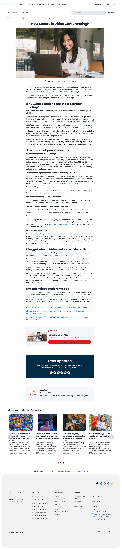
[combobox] (112, 12)
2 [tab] (60, 463)
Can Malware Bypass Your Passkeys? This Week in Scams (100, 436)
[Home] (8, 13)
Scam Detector (83, 471)
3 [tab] (63, 463)
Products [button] (20, 4)
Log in (115, 4)
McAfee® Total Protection (40, 503)
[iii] (89, 264)
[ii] (56, 133)
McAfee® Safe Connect (39, 509)
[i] (93, 121)
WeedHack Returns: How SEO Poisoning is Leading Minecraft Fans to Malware (47, 436)
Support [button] (98, 4)
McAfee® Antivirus (38, 506)
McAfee (50, 81)
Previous (10, 436)
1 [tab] (58, 463)
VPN (52, 471)
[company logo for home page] (7, 4)
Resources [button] (40, 4)
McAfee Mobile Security (66, 471)
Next (111, 436)
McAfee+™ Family (38, 500)
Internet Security (18, 18)
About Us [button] (51, 4)
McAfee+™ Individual (39, 497)
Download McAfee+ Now (69, 342)
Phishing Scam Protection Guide (64, 224)
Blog (8, 18)
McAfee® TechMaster (39, 516)
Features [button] (30, 4)
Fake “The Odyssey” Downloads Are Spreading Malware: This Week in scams (74, 437)
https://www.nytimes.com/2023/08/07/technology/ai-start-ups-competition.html (59, 308)
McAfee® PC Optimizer (39, 512)
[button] (108, 3)
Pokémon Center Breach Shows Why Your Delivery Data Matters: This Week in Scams (21, 437)
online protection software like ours (51, 234)
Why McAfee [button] (61, 4)
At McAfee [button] (24, 13)
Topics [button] (14, 13)
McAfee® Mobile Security (40, 519)
